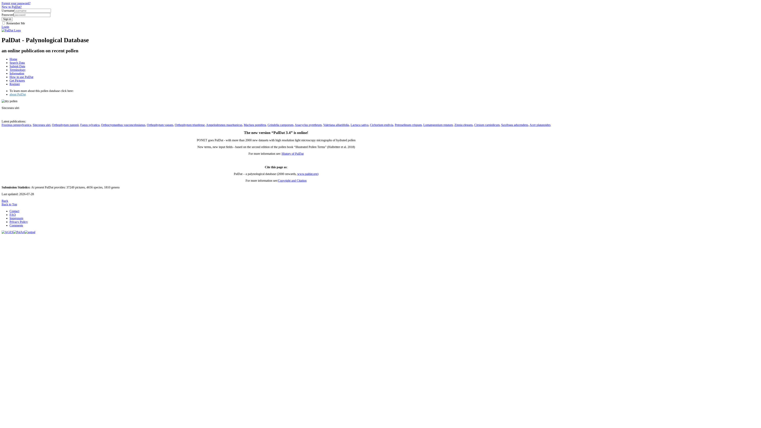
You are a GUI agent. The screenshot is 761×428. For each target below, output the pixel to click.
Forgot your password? (16, 3)
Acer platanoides (540, 125)
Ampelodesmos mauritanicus (224, 125)
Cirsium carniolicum (487, 125)
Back (5, 201)
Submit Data (17, 66)
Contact (14, 211)
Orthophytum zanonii (65, 125)
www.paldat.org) (307, 174)
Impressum (16, 218)
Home (13, 59)
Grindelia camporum (280, 125)
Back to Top (9, 204)
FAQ (13, 214)
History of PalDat (293, 153)
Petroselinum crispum (408, 125)
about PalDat (18, 94)
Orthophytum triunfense (190, 125)
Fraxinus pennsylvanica (16, 125)
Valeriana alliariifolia (336, 125)
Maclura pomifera (255, 125)
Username (8, 10)
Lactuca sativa (359, 125)
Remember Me (15, 23)
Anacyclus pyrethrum (308, 125)
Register (15, 84)
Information (17, 73)
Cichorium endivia (381, 125)
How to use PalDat (21, 77)
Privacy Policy (19, 222)
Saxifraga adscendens (514, 125)
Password (8, 14)
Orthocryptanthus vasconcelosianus (123, 125)
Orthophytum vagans (160, 125)
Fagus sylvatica (89, 125)
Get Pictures (17, 80)
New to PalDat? (12, 7)
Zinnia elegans (463, 125)
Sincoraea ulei (41, 125)
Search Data (17, 62)
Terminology (18, 70)
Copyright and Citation (292, 180)
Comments (16, 225)
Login (5, 27)
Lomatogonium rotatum (438, 125)
